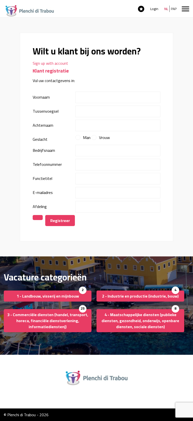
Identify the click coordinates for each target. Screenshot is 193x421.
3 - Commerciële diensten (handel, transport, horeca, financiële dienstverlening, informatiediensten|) (47, 320)
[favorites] (141, 8)
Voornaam (41, 97)
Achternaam (43, 125)
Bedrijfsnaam (44, 150)
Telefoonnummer (47, 164)
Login (154, 9)
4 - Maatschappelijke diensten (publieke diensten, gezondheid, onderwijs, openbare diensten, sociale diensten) (140, 320)
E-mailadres (43, 192)
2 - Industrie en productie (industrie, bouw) (140, 296)
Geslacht (40, 139)
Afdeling (40, 206)
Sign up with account (50, 63)
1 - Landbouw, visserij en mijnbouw (48, 296)
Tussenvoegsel (46, 111)
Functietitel (42, 178)
